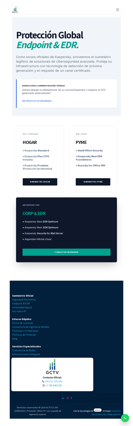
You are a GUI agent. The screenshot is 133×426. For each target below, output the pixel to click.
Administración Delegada (26, 354)
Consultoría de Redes (24, 350)
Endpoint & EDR (21, 303)
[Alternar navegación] (117, 9)
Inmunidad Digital (22, 307)
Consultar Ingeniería (66, 252)
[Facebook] (71, 398)
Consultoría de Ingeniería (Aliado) (30, 326)
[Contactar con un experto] (125, 418)
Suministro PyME (93, 182)
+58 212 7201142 (53, 381)
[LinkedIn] (63, 398)
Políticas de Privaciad (24, 334)
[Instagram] (68, 398)
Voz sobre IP (19, 311)
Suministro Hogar (40, 182)
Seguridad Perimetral (24, 299)
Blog (15, 338)
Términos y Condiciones (25, 330)
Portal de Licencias (22, 323)
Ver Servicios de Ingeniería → (38, 101)
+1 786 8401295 (54, 385)
